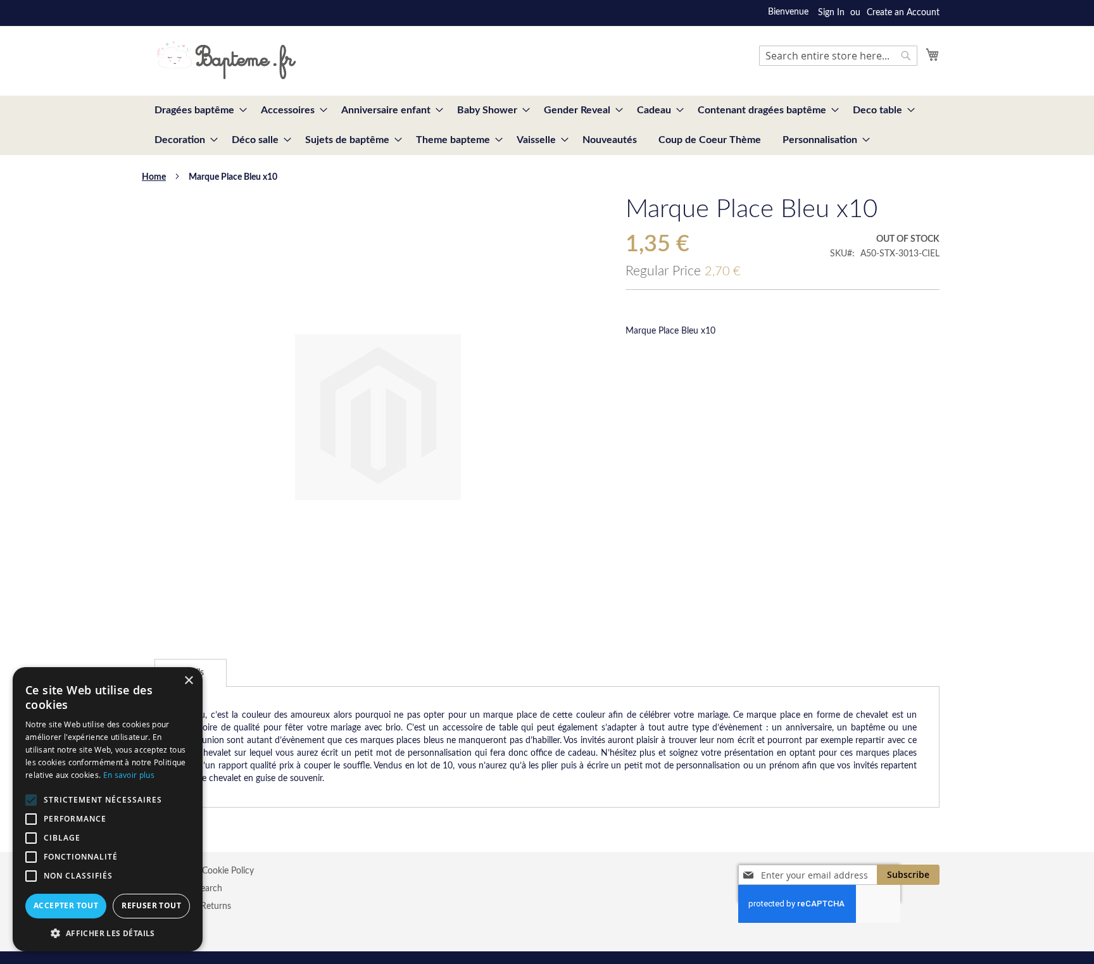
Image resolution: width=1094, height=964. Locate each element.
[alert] (108, 809)
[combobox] (838, 56)
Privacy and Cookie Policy (204, 871)
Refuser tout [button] (151, 905)
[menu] (547, 125)
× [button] (188, 680)
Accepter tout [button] (66, 905)
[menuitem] (197, 110)
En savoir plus (128, 775)
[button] (107, 933)
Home (154, 177)
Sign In (831, 12)
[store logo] (226, 60)
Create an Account (903, 12)
